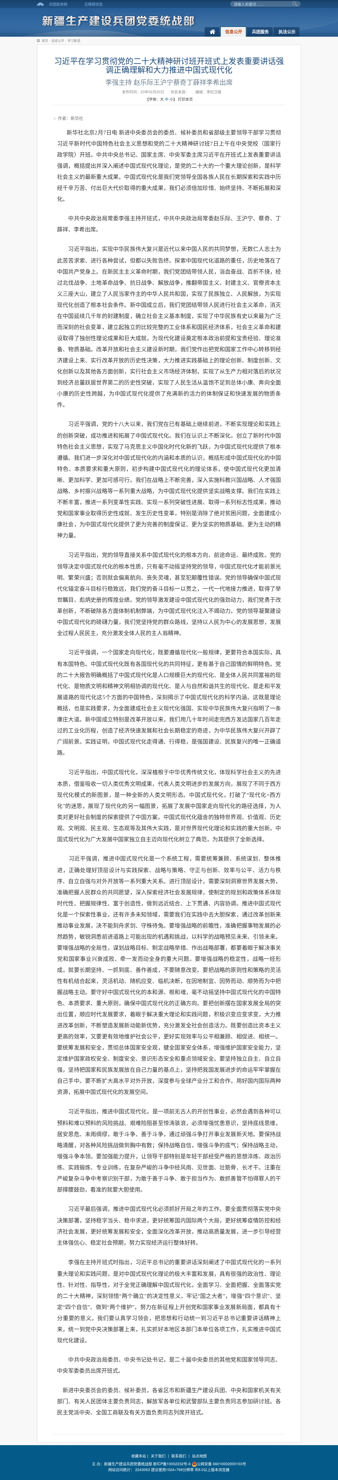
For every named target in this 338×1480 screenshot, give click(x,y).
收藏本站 (138, 1455)
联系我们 (178, 1455)
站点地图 (199, 1455)
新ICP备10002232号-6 (172, 1463)
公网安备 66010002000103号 (221, 1463)
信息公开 (233, 32)
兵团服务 (260, 32)
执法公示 (287, 32)
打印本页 (185, 99)
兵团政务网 (58, 4)
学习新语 (74, 40)
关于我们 (158, 1455)
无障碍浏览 (93, 4)
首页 (45, 40)
